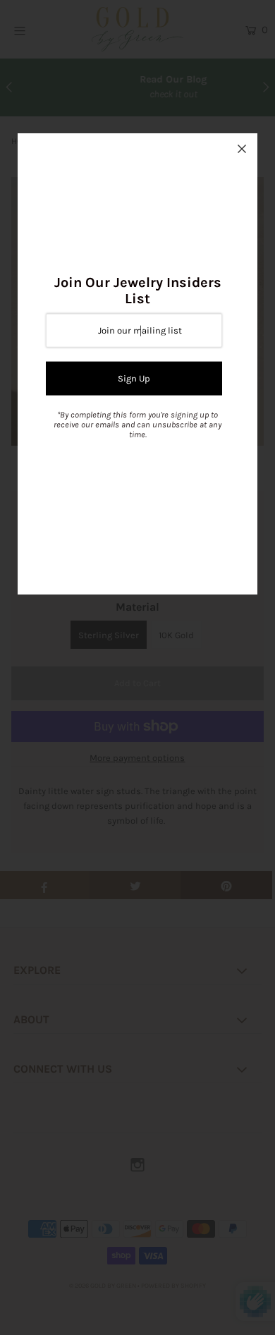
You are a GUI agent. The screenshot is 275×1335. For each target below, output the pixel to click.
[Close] (241, 148)
